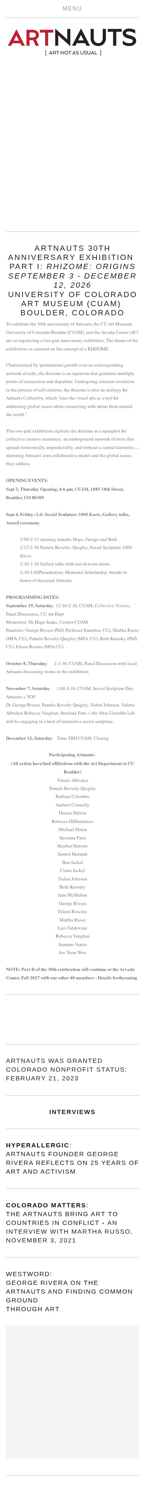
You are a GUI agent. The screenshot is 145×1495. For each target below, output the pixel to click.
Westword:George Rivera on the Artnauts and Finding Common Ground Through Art (70, 1292)
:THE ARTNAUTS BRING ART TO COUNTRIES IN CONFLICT (63, 1214)
